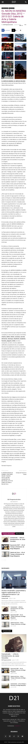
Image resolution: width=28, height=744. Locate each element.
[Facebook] (5, 736)
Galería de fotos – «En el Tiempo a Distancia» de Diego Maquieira (17, 554)
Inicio (3, 5)
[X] (18, 736)
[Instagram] (9, 736)
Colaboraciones (15, 5)
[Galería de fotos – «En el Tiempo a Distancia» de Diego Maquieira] (5, 554)
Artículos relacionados (8, 533)
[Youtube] (22, 736)
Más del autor (19, 533)
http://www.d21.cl (14, 501)
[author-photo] (14, 497)
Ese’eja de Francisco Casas (21, 473)
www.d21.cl (14, 716)
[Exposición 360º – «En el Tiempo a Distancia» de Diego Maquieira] (5, 547)
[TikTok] (14, 736)
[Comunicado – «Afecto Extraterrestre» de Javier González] (5, 539)
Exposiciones (8, 5)
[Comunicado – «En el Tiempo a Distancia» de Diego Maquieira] (5, 685)
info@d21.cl (17, 726)
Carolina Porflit (5, 598)
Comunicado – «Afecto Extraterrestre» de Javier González (17, 539)
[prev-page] (3, 560)
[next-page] (5, 560)
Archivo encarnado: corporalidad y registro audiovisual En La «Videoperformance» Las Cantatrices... (14, 593)
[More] (20, 30)
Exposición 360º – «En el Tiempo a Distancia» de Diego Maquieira (17, 546)
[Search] (26, 2)
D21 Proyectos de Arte (8, 24)
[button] (2, 2)
